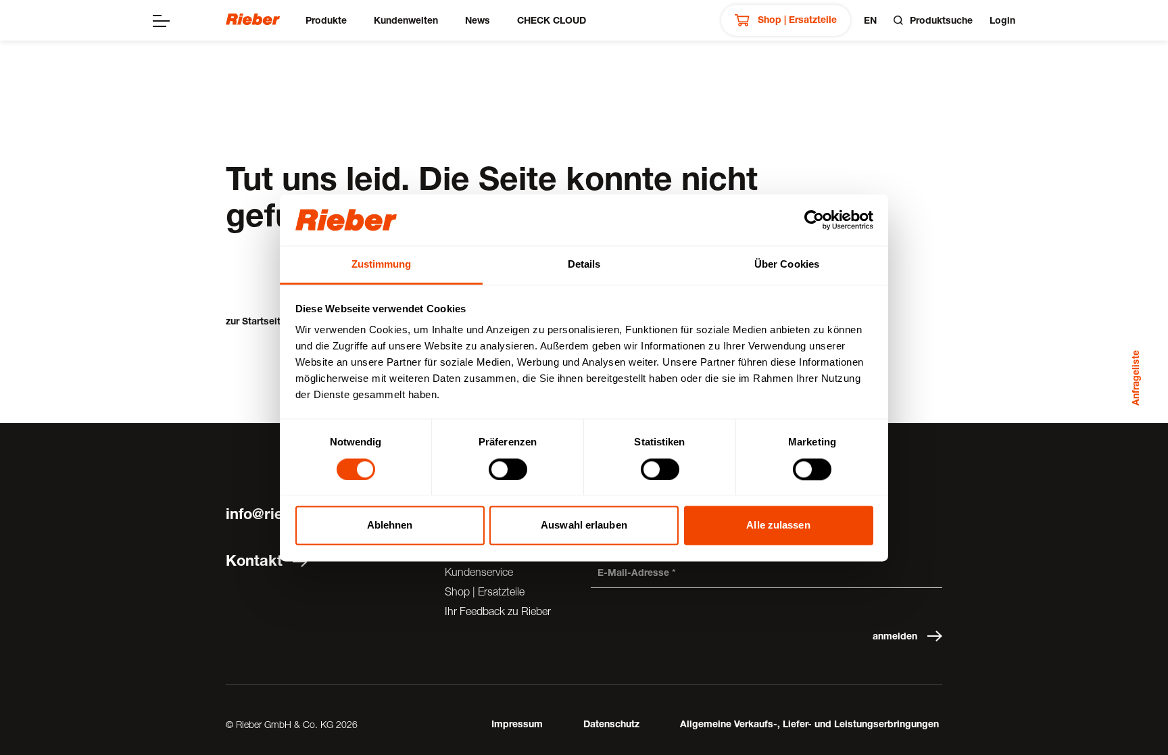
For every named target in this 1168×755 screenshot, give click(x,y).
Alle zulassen (778, 525)
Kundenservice (479, 572)
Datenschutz (611, 723)
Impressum (517, 723)
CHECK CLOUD (551, 20)
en (870, 20)
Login (1002, 20)
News (477, 20)
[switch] (508, 469)
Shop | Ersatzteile (796, 19)
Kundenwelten (406, 20)
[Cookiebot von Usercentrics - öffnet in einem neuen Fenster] (814, 220)
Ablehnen (390, 525)
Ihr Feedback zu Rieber (498, 611)
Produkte (326, 20)
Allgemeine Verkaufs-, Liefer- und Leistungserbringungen (809, 723)
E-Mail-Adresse (633, 572)
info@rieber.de (276, 513)
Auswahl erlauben (584, 525)
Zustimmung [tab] (381, 264)
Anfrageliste (1135, 378)
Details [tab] (584, 264)
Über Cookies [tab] (786, 264)
